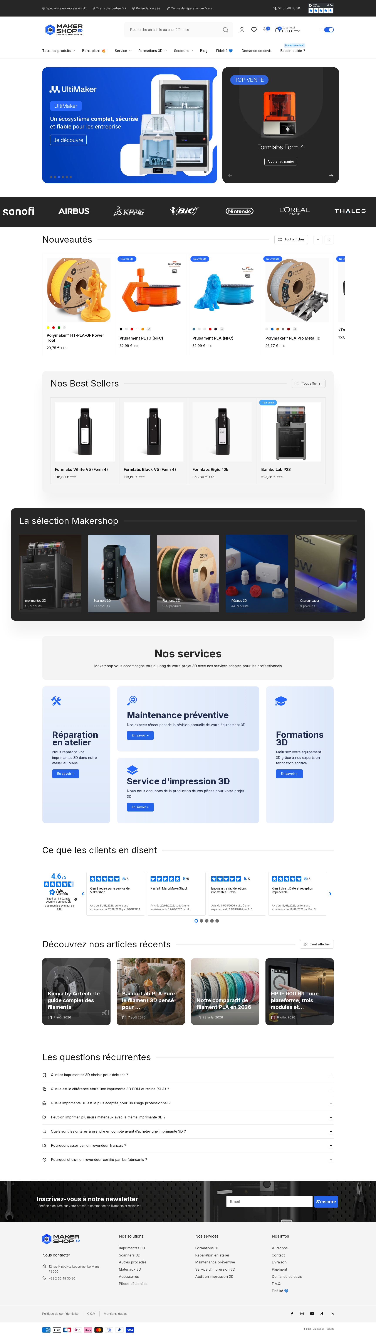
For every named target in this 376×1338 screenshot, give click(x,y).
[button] (296, 29)
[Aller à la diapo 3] (59, 177)
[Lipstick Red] (132, 329)
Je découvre (68, 140)
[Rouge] (53, 327)
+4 (221, 329)
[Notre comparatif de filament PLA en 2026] (225, 991)
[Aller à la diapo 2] (55, 177)
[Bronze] (277, 329)
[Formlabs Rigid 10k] (222, 453)
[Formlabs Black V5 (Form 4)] (154, 453)
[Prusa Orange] (142, 329)
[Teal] (64, 327)
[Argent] (266, 329)
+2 (149, 329)
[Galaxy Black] (215, 329)
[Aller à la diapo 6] (71, 177)
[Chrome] (283, 329)
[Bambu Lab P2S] (291, 453)
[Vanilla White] (199, 329)
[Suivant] (331, 175)
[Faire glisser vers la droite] (329, 239)
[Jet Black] (121, 329)
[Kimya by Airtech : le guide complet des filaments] (76, 991)
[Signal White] (137, 329)
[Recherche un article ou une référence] (225, 29)
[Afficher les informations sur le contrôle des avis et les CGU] (75, 899)
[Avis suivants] (330, 894)
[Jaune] (48, 327)
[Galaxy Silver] (204, 329)
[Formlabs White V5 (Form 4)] (85, 453)
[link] (286, 8)
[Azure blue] (194, 329)
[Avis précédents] (83, 894)
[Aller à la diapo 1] (51, 177)
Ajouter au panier (281, 161)
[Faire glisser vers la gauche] (317, 239)
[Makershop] (61, 1243)
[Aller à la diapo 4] (63, 177)
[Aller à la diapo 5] (67, 177)
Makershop (318, 1329)
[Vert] (59, 327)
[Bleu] (272, 329)
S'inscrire (326, 1201)
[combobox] (178, 29)
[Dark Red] (288, 329)
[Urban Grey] (126, 329)
